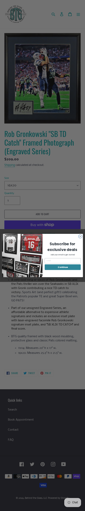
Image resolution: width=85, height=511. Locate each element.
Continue (63, 267)
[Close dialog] (80, 236)
